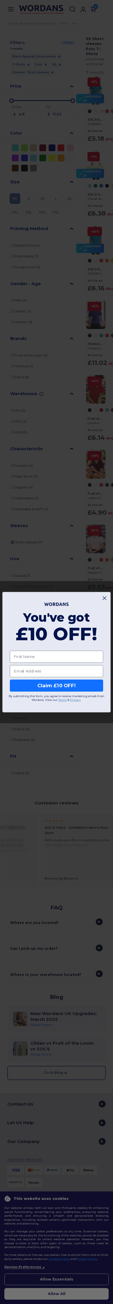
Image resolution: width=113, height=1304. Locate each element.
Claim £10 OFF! (56, 685)
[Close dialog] (104, 598)
